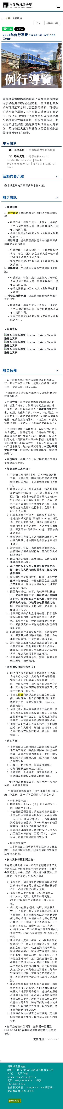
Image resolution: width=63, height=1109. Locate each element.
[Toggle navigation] (59, 6)
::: (2, 18)
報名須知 (10, 370)
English (52, 22)
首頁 (8, 18)
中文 (38, 22)
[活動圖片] (31, 65)
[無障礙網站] (14, 1103)
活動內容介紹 (13, 176)
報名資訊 (10, 197)
